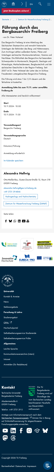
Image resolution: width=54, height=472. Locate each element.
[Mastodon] (5, 437)
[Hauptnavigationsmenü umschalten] (48, 4)
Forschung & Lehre (13, 312)
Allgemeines (9, 343)
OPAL (6, 322)
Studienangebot (10, 317)
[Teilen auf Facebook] (6, 221)
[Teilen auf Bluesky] (10, 221)
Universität (9, 291)
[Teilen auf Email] (23, 221)
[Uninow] (37, 430)
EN (31, 4)
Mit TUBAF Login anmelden (17, 365)
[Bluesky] (45, 430)
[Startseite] (4, 4)
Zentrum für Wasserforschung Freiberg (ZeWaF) (26, 203)
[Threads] (13, 437)
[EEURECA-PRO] (27, 258)
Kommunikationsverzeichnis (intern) (19, 354)
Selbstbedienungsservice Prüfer (17, 338)
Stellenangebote (11, 306)
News (6, 301)
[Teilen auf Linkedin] (19, 221)
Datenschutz (20, 466)
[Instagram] (29, 430)
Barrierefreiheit (8, 466)
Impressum (31, 466)
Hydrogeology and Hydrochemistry (20, 196)
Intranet (7, 359)
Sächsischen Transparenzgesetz (15, 417)
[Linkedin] (13, 430)
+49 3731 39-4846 (12, 191)
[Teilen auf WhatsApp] (15, 221)
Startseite (5, 19)
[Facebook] (21, 430)
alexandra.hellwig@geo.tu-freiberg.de (20, 188)
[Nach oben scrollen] (47, 455)
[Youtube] (5, 430)
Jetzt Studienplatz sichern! (16, 10)
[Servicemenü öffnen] (47, 465)
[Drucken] (27, 221)
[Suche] (40, 4)
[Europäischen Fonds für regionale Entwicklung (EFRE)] (44, 258)
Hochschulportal (11, 327)
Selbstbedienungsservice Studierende (20, 333)
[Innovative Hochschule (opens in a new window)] (9, 258)
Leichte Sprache (11, 348)
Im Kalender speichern (13, 160)
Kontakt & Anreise (11, 296)
